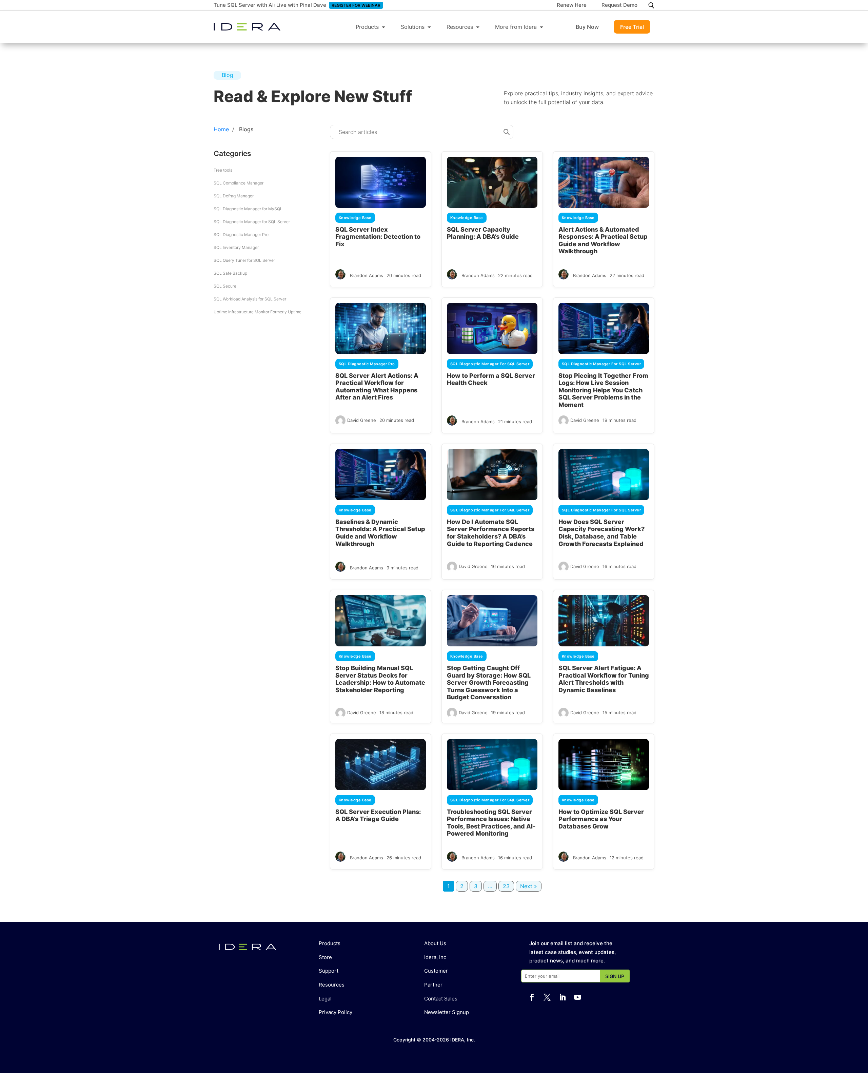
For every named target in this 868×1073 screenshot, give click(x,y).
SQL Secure (225, 286)
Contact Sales (440, 998)
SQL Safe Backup (230, 273)
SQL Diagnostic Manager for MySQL (248, 208)
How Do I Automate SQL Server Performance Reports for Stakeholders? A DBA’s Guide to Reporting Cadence (490, 532)
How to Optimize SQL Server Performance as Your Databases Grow (601, 819)
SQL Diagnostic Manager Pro (241, 234)
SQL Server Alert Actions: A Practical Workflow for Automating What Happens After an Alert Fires (376, 386)
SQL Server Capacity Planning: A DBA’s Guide (483, 233)
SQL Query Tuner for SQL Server (244, 260)
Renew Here (572, 5)
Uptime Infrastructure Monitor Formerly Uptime (257, 311)
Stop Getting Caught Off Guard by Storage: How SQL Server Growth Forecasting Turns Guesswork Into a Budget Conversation (489, 682)
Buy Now (587, 26)
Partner (433, 984)
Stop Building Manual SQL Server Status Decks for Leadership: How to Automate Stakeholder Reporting (380, 679)
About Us (435, 943)
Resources (460, 26)
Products (367, 26)
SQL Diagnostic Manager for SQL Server (252, 221)
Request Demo (619, 5)
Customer (436, 971)
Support (328, 971)
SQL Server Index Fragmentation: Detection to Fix (377, 237)
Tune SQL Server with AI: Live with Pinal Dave (270, 5)
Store (325, 957)
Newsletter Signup (446, 1012)
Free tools (223, 170)
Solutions (413, 26)
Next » (528, 886)
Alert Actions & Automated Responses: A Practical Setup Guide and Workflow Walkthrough (603, 240)
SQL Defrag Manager (234, 195)
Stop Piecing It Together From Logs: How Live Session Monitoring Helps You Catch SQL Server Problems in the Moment (603, 390)
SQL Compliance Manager (238, 183)
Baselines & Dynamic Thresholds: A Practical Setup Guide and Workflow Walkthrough (380, 532)
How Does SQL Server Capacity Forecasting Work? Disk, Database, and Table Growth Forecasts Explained (601, 532)
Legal (325, 998)
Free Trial (632, 26)
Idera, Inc (435, 957)
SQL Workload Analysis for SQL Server (250, 298)
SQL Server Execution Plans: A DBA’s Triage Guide (378, 815)
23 (506, 886)
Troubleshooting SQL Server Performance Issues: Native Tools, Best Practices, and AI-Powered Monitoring (491, 822)
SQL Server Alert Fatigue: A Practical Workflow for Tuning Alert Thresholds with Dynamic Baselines (603, 679)
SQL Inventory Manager (236, 247)
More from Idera (516, 26)
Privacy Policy (335, 1012)
